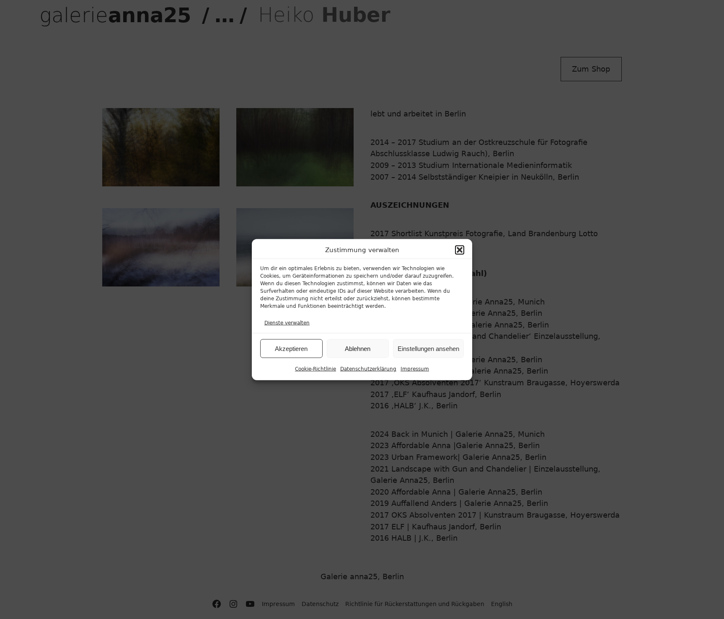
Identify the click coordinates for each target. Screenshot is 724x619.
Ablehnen (357, 348)
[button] (459, 250)
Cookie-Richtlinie (315, 369)
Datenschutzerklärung (368, 369)
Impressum (415, 369)
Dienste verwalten (287, 322)
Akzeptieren (291, 348)
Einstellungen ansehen (428, 348)
